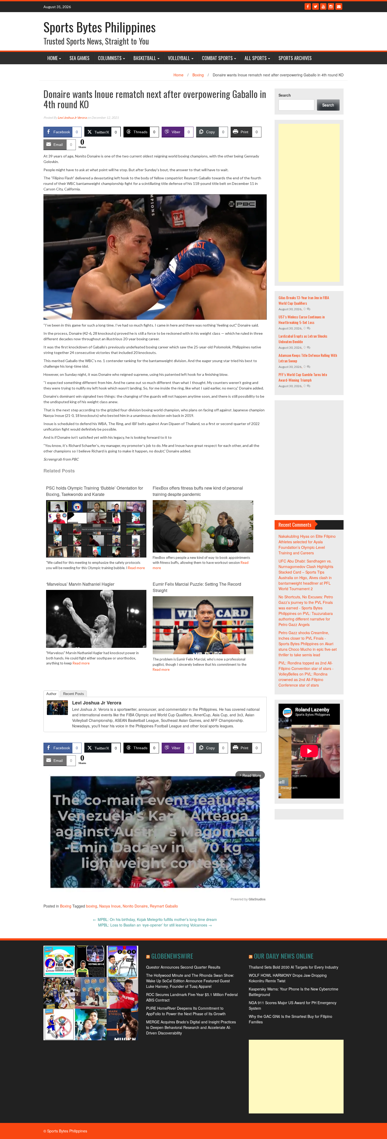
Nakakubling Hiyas (294, 536)
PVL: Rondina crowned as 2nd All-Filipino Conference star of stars (303, 679)
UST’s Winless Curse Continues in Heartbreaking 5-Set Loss (302, 319)
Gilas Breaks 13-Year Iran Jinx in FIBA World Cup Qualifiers (304, 300)
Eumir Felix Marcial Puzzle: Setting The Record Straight (197, 587)
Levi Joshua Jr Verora (72, 118)
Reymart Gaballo (164, 906)
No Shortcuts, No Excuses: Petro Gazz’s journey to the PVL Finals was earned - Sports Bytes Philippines (306, 605)
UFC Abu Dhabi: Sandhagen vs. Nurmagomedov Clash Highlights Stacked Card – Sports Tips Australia (306, 569)
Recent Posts (73, 694)
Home (52, 58)
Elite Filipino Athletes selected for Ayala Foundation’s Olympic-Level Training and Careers (307, 544)
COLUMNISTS (110, 58)
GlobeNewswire (172, 955)
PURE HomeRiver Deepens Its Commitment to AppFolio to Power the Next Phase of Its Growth (186, 1010)
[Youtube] (323, 6)
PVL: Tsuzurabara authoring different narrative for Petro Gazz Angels (306, 619)
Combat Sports (217, 58)
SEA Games (80, 58)
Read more (136, 568)
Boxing (198, 74)
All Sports (256, 58)
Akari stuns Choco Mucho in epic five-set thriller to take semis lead (308, 649)
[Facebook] (308, 6)
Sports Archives (295, 58)
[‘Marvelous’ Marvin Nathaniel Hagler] (96, 622)
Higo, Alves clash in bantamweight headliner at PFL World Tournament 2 (305, 583)
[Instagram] (331, 6)
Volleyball (179, 58)
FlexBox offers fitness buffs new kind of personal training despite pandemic (198, 491)
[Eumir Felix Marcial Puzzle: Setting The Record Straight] (203, 633)
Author (51, 694)
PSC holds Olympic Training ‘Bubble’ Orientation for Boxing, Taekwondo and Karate (94, 491)
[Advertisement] (309, 203)
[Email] (338, 6)
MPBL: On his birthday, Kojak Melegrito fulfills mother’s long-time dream (155, 919)
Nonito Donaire (135, 906)
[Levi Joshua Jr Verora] (57, 707)
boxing (91, 906)
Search (285, 95)
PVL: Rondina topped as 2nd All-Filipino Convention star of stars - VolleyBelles (306, 668)
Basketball (144, 58)
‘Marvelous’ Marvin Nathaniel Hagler (80, 584)
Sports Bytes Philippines (99, 26)
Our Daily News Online (283, 955)
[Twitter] (315, 6)
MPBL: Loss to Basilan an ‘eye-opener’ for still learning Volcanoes (155, 925)
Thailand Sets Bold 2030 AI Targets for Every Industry (293, 967)
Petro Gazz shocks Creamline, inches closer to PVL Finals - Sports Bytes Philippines (304, 638)
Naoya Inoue (110, 906)
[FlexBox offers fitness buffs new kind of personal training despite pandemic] (203, 525)
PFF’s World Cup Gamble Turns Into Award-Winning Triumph (303, 377)
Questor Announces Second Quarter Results (183, 967)
